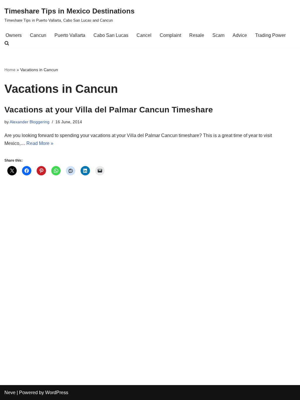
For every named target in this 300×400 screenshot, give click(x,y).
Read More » (39, 143)
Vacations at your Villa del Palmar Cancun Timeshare (108, 109)
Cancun (38, 35)
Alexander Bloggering (30, 121)
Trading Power (270, 35)
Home (10, 69)
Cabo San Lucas (110, 35)
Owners (14, 35)
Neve (10, 392)
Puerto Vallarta (69, 35)
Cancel (144, 35)
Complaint (170, 35)
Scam (218, 35)
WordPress (56, 392)
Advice (240, 35)
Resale (196, 35)
